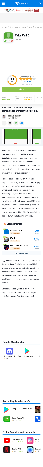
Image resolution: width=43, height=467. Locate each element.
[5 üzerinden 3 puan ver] (27, 78)
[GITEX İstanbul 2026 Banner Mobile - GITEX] (21, 10)
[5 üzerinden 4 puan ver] (30, 78)
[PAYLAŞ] (5, 124)
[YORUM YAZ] (22, 124)
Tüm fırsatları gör (21, 253)
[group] (21, 137)
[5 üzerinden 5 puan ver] (34, 78)
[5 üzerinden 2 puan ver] (24, 78)
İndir (21, 89)
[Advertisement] (21, 59)
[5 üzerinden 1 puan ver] (20, 78)
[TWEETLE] (10, 124)
